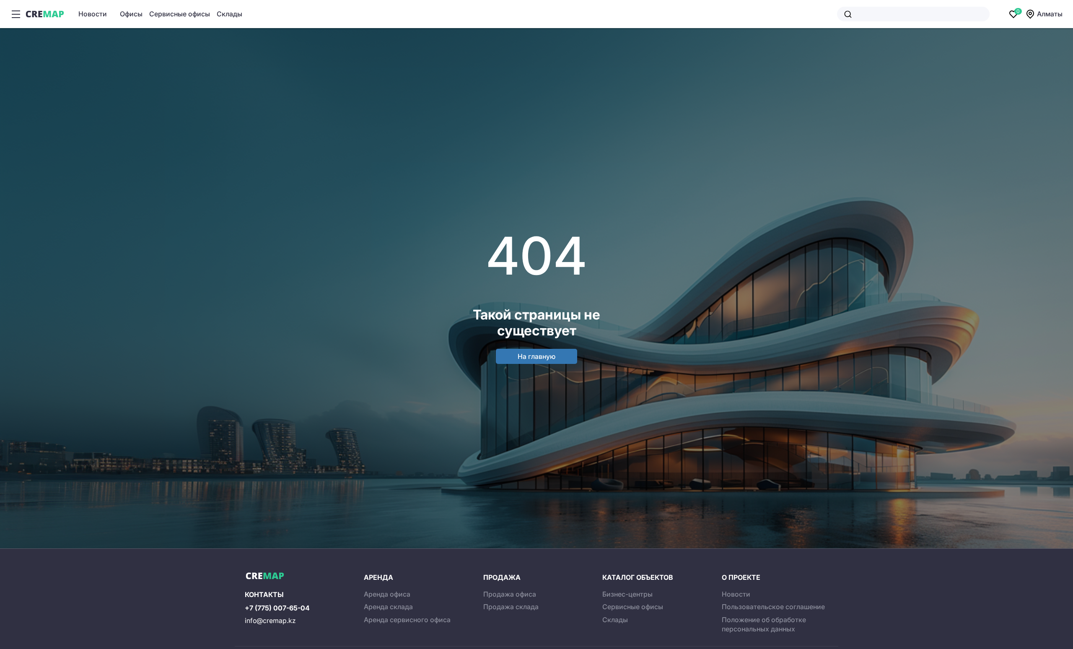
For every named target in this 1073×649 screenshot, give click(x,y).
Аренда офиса (387, 594)
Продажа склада (511, 606)
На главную (536, 356)
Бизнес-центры (627, 594)
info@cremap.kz (270, 620)
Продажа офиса (509, 594)
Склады (229, 14)
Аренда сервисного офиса (407, 619)
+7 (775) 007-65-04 (277, 608)
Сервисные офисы (179, 14)
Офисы (131, 14)
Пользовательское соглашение (773, 606)
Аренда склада (388, 606)
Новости (92, 14)
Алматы (1050, 14)
